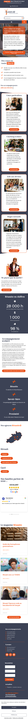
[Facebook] (7, 654)
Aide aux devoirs (14, 176)
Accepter (14, 707)
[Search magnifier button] (22, 18)
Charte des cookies (8, 718)
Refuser (14, 711)
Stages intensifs (14, 217)
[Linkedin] (13, 654)
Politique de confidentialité (17, 718)
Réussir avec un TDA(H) (11, 575)
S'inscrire (9, 679)
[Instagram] (10, 654)
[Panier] (24, 21)
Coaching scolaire (14, 137)
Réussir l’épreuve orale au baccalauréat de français (12, 604)
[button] (11, 22)
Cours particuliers (14, 95)
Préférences (14, 715)
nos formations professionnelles (12, 694)
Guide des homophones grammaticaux (11, 545)
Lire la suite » (6, 550)
